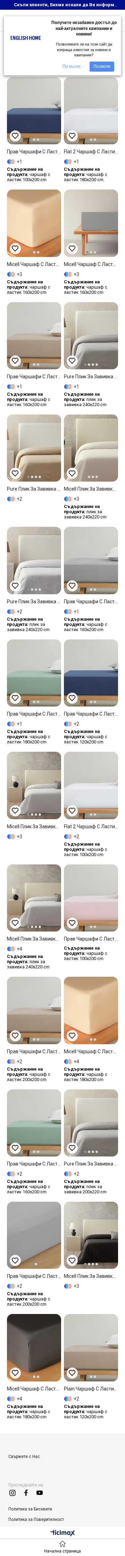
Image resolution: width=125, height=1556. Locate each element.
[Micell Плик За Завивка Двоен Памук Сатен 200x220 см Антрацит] (91, 1235)
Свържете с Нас (24, 1456)
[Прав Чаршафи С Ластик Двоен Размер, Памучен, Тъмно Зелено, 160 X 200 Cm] (34, 1122)
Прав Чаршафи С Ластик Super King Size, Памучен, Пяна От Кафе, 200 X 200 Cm (34, 1051)
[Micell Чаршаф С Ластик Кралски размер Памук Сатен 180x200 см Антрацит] (34, 1347)
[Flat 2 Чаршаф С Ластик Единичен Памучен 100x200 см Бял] (91, 785)
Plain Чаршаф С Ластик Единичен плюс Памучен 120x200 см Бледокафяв (91, 1389)
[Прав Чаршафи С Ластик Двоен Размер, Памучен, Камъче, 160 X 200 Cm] (91, 560)
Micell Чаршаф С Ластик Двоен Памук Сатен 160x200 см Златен (34, 264)
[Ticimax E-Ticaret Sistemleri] (62, 1533)
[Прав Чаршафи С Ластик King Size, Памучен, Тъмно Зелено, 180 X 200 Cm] (34, 673)
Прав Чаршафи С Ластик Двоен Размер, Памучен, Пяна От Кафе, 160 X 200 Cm (34, 376)
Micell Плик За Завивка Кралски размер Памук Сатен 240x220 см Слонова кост (91, 489)
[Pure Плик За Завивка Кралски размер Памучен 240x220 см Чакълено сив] (91, 335)
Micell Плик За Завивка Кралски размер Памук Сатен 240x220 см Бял (34, 939)
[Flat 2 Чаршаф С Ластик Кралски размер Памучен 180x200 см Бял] (91, 110)
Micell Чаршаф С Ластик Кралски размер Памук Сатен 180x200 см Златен (91, 1051)
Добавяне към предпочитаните (15, 136)
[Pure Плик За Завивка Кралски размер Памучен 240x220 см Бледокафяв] (34, 448)
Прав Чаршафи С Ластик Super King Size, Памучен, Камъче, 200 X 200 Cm (34, 1276)
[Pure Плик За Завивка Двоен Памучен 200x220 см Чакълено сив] (91, 1122)
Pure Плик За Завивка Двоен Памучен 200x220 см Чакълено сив (91, 1164)
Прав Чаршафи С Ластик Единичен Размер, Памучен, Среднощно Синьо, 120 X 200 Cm (91, 714)
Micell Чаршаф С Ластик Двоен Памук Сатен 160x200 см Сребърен (91, 264)
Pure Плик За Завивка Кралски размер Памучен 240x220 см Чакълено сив (91, 376)
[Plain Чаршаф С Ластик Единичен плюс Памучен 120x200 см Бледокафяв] (91, 1347)
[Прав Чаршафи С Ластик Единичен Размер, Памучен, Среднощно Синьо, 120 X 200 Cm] (91, 673)
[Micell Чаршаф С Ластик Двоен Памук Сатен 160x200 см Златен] (34, 223)
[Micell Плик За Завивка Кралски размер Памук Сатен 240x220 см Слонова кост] (91, 448)
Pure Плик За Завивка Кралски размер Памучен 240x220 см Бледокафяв (34, 489)
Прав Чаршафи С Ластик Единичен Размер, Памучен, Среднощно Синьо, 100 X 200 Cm (34, 151)
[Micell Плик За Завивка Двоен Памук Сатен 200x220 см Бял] (34, 785)
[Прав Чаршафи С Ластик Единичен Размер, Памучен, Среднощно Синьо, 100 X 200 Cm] (34, 110)
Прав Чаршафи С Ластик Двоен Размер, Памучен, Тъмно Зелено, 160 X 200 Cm (34, 1164)
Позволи (101, 66)
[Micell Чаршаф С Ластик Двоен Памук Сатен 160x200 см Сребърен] (91, 223)
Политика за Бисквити (30, 1509)
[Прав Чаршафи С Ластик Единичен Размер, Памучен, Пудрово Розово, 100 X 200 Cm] (91, 898)
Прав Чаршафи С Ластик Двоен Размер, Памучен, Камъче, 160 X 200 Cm (91, 601)
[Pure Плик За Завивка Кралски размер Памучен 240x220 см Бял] (34, 560)
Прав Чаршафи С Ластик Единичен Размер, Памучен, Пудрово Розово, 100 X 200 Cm (91, 939)
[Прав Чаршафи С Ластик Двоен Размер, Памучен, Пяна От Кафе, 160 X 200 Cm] (34, 335)
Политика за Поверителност (36, 1519)
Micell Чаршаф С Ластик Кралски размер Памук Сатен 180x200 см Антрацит (34, 1389)
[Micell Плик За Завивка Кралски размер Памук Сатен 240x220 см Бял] (34, 898)
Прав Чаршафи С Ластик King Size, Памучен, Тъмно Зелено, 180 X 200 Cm (34, 714)
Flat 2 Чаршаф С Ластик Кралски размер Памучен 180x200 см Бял (91, 151)
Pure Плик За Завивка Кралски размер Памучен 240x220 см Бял (34, 601)
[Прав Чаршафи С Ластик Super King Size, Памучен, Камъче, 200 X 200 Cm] (34, 1235)
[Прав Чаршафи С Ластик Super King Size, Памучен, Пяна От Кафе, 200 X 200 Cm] (34, 1010)
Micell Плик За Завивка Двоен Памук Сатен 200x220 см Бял (34, 826)
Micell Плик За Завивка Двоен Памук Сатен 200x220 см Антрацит (91, 1276)
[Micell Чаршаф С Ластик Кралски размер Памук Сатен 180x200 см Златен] (91, 1010)
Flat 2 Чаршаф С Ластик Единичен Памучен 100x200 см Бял (91, 826)
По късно (71, 66)
